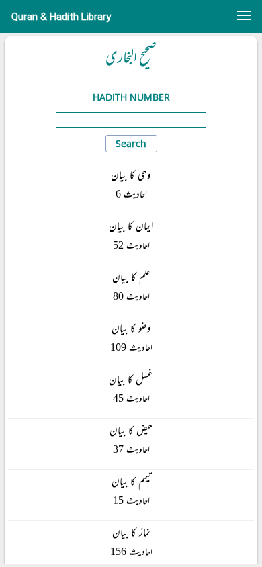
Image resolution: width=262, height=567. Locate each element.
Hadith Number (131, 97)
